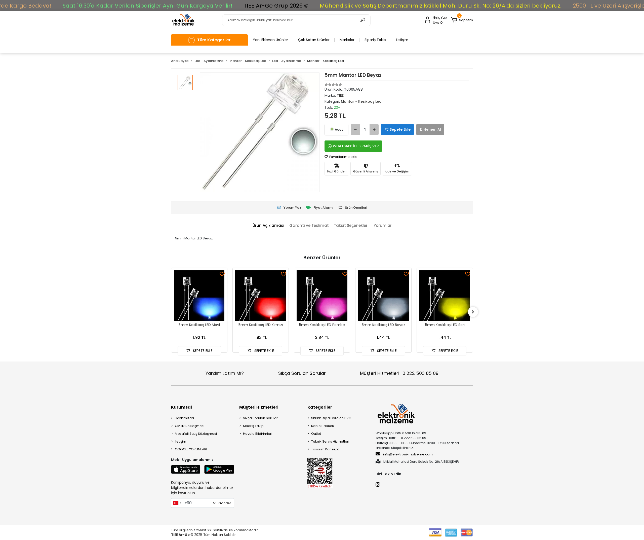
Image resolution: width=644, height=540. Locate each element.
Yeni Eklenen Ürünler (270, 39)
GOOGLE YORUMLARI (191, 449)
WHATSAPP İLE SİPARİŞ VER (356, 146)
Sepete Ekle (400, 129)
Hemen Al (432, 129)
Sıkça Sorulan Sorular (302, 373)
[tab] (268, 225)
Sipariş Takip (375, 39)
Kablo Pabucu (322, 425)
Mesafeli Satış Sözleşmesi (196, 433)
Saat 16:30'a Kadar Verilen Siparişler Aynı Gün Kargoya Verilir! (147, 6)
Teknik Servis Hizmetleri (330, 441)
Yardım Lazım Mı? (225, 373)
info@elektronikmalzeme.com (408, 454)
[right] (472, 311)
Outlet (316, 433)
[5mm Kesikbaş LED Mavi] (199, 295)
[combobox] (177, 503)
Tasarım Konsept (325, 449)
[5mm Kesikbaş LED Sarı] (444, 295)
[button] (462, 20)
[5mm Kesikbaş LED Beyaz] (383, 295)
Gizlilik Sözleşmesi (189, 425)
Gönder (224, 503)
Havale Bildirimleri (257, 433)
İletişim (402, 39)
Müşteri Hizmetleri (399, 373)
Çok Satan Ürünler (314, 39)
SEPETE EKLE (202, 350)
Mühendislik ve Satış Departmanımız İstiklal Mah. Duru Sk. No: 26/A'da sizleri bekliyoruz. (440, 6)
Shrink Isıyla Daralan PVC (331, 418)
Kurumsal (181, 407)
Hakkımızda (184, 418)
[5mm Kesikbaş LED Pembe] (322, 295)
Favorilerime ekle (343, 156)
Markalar (347, 39)
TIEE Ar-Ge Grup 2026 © (276, 6)
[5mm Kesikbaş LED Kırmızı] (260, 295)
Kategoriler (319, 407)
